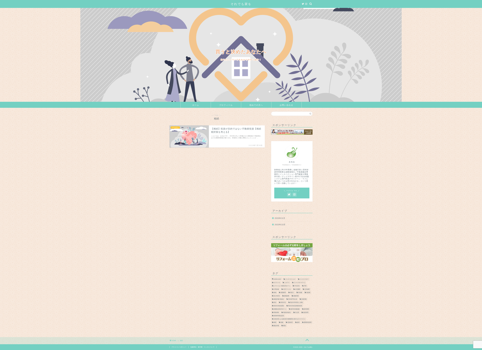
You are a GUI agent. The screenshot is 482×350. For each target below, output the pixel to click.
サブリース (277, 282)
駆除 (284, 325)
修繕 (275, 292)
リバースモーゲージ (299, 282)
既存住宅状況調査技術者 (295, 305)
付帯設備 (276, 289)
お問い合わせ (286, 105)
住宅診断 (307, 289)
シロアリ (286, 282)
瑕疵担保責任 (287, 312)
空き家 (297, 312)
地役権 (308, 292)
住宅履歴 (297, 289)
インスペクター (304, 279)
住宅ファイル (287, 289)
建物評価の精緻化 (279, 299)
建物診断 (286, 296)
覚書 (282, 322)
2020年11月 (280, 218)
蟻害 (275, 322)
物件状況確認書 (295, 309)
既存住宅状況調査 (279, 305)
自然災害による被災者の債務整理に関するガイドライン (289, 319)
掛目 (275, 302)
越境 (298, 322)
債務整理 (283, 292)
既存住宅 (283, 302)
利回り (292, 292)
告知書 (300, 292)
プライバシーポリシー (179, 347)
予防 (305, 286)
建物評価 (295, 296)
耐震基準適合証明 (279, 315)
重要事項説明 (307, 322)
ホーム (195, 105)
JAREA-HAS (277, 279)
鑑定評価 (276, 325)
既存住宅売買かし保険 (296, 302)
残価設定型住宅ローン (280, 309)
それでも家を (241, 4)
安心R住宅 (277, 296)
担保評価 (303, 299)
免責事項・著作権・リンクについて (202, 347)
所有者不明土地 (292, 299)
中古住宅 (296, 286)
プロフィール (226, 105)
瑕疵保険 (276, 312)
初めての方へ (256, 105)
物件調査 (306, 309)
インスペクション (290, 279)
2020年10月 (280, 225)
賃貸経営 (290, 322)
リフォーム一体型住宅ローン (282, 286)
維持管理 (305, 312)
